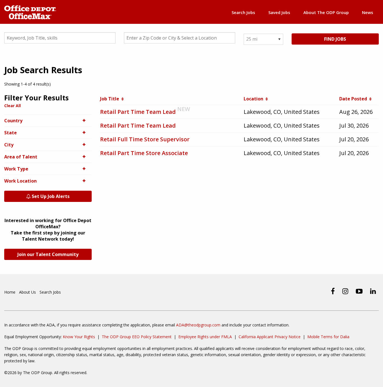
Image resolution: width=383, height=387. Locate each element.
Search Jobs (243, 12)
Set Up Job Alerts (50, 196)
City (8, 145)
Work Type (16, 169)
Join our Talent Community (48, 254)
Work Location (20, 181)
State (10, 133)
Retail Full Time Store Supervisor (145, 139)
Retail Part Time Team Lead (138, 112)
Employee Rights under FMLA (205, 336)
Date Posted (354, 99)
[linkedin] (373, 291)
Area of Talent (20, 157)
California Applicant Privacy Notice (270, 336)
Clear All (12, 105)
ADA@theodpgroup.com (198, 325)
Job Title (110, 99)
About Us (27, 292)
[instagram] (345, 291)
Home (9, 292)
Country (13, 121)
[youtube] (359, 291)
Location (255, 99)
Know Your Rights (79, 336)
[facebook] (333, 291)
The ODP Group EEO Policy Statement (137, 336)
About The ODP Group (326, 12)
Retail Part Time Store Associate (144, 153)
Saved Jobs (279, 12)
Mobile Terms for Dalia (328, 336)
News (367, 12)
